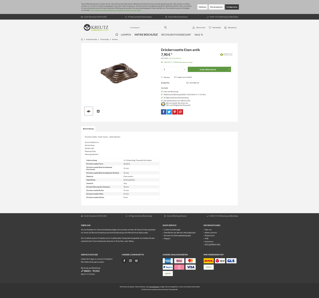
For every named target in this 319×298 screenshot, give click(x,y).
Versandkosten (154, 287)
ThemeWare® (173, 289)
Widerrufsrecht (211, 233)
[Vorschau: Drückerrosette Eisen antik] (88, 111)
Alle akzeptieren (216, 7)
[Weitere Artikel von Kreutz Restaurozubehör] (226, 54)
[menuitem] (230, 27)
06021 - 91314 (91, 270)
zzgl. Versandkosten (174, 58)
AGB (206, 238)
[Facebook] (163, 112)
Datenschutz (209, 235)
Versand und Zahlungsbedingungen (177, 235)
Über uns (208, 230)
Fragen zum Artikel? (184, 77)
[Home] (116, 34)
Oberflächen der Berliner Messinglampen (180, 233)
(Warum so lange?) (188, 62)
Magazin (167, 238)
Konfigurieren (232, 7)
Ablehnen (202, 7)
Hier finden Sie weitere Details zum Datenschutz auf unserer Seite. (115, 10)
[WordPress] (136, 260)
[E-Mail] (180, 112)
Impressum (209, 241)
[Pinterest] (174, 112)
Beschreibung (88, 129)
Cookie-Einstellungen (172, 230)
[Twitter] (169, 112)
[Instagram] (130, 260)
